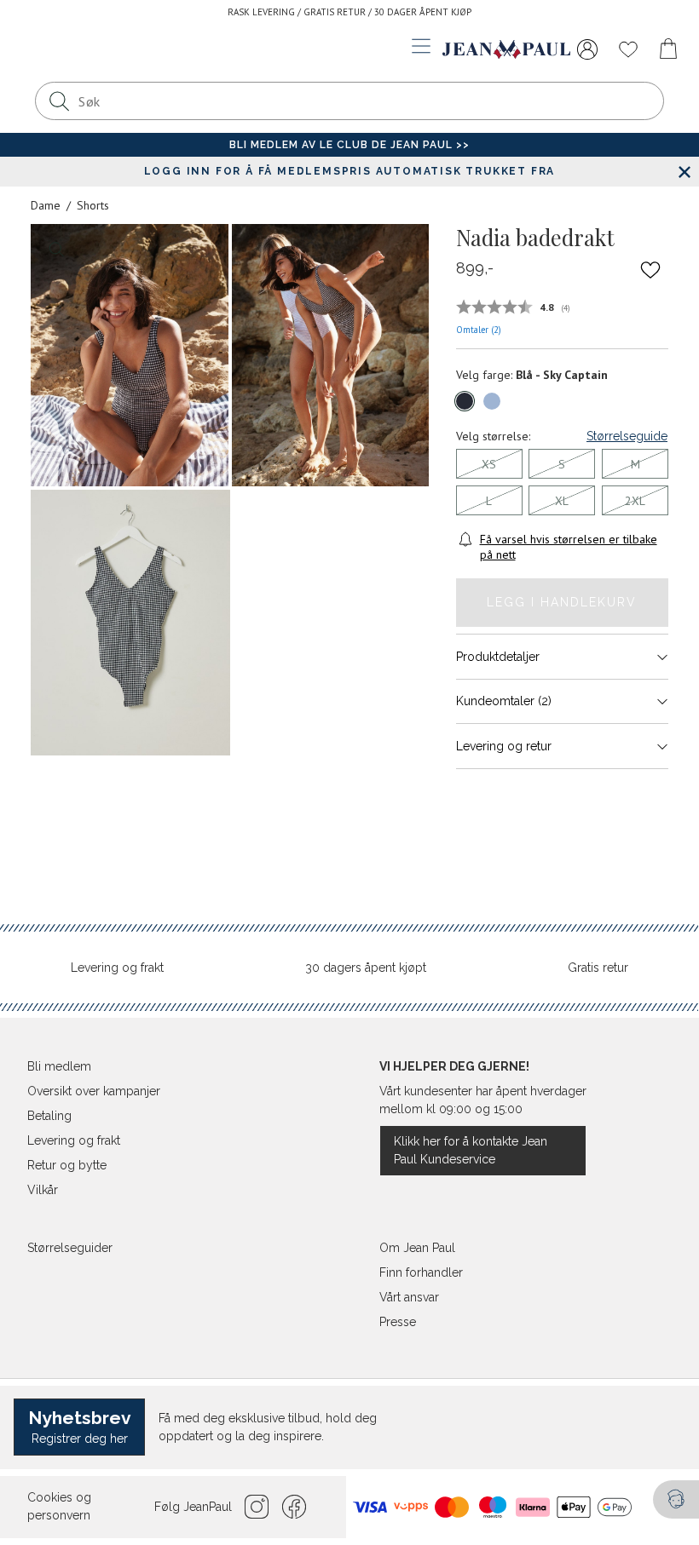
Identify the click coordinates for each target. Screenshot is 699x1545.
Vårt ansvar (409, 1297)
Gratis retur (598, 967)
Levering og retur (504, 746)
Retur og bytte (67, 1165)
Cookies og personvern (59, 1506)
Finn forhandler (421, 1272)
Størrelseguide (626, 436)
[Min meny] (587, 49)
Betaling (49, 1116)
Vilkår (42, 1190)
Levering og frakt (117, 967)
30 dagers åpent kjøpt (365, 967)
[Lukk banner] (684, 172)
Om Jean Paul (417, 1248)
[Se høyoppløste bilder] (129, 355)
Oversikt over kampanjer (93, 1091)
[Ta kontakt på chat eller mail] (676, 1499)
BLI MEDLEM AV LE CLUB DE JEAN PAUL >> (349, 145)
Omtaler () (478, 330)
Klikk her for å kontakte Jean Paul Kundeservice (470, 1150)
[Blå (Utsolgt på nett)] (464, 401)
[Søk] (59, 101)
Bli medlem (59, 1066)
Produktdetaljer (498, 656)
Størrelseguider (70, 1248)
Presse (397, 1322)
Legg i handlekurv (562, 602)
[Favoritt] (650, 269)
